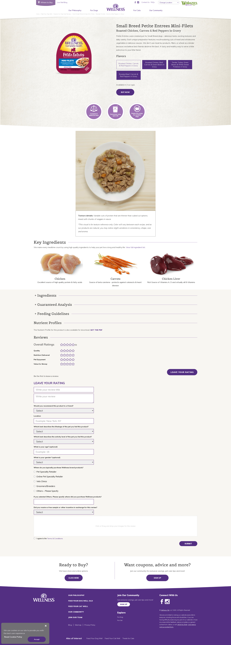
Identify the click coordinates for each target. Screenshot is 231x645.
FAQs (153, 2)
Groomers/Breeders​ (45, 486)
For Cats (137, 10)
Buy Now (125, 92)
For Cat (119, 620)
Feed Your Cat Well (78, 606)
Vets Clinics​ (41, 481)
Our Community (156, 10)
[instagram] (138, 2)
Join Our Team (75, 617)
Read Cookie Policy (13, 637)
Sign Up (157, 578)
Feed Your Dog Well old (80, 601)
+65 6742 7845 (182, 624)
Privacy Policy (89, 625)
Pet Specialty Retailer (46, 471)
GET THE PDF (96, 330)
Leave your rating (182, 372)
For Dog (120, 617)
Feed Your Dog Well (94, 638)
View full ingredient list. (135, 247)
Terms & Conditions (55, 538)
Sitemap (78, 625)
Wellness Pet (165, 610)
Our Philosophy (74, 10)
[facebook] (135, 2)
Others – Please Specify (47, 491)
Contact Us (145, 2)
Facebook (161, 601)
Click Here (73, 578)
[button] (46, 626)
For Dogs (94, 10)
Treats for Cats (128, 638)
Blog (70, 625)
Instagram (167, 601)
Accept (36, 639)
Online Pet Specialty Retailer (49, 476)
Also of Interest (74, 638)
